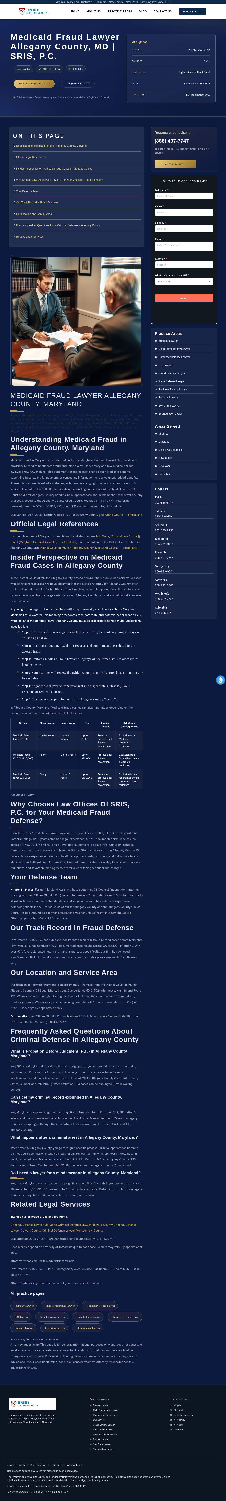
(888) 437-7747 (172, 141)
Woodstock (162, 593)
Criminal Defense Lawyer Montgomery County (72, 1230)
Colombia (161, 607)
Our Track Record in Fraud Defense (37, 202)
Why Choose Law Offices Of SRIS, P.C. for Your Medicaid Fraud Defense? (59, 179)
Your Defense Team (27, 191)
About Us (93, 11)
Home (75, 11)
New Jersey (162, 566)
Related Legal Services (30, 236)
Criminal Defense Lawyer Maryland (33, 1225)
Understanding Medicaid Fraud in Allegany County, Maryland (51, 145)
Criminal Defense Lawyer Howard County (85, 1225)
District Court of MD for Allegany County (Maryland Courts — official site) (88, 548)
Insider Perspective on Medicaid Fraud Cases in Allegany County (54, 168)
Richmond (161, 538)
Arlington (161, 524)
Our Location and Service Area (34, 214)
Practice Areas (120, 11)
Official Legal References (31, 157)
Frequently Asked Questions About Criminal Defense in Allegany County (58, 225)
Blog (143, 11)
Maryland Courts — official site (121, 515)
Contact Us (163, 11)
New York (161, 580)
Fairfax (159, 497)
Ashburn (160, 511)
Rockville (161, 552)
